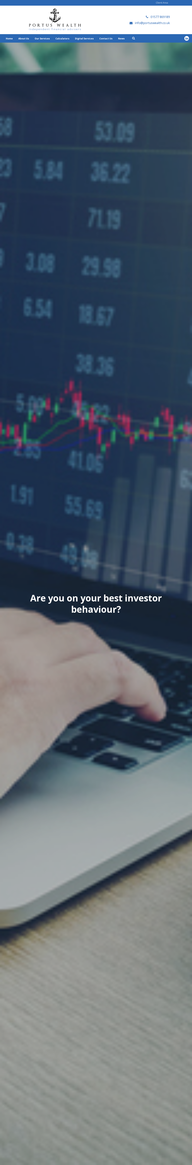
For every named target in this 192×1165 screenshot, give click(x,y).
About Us (23, 38)
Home (9, 38)
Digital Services (84, 38)
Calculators (62, 38)
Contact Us (105, 38)
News (121, 38)
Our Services (42, 38)
